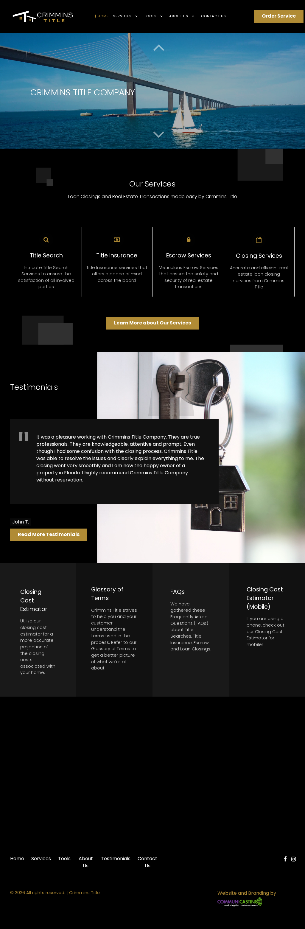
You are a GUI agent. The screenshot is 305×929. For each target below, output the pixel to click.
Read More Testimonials (49, 534)
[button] (158, 134)
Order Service (279, 16)
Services (41, 858)
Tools (64, 858)
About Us (86, 862)
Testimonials (115, 858)
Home (17, 858)
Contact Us (147, 862)
